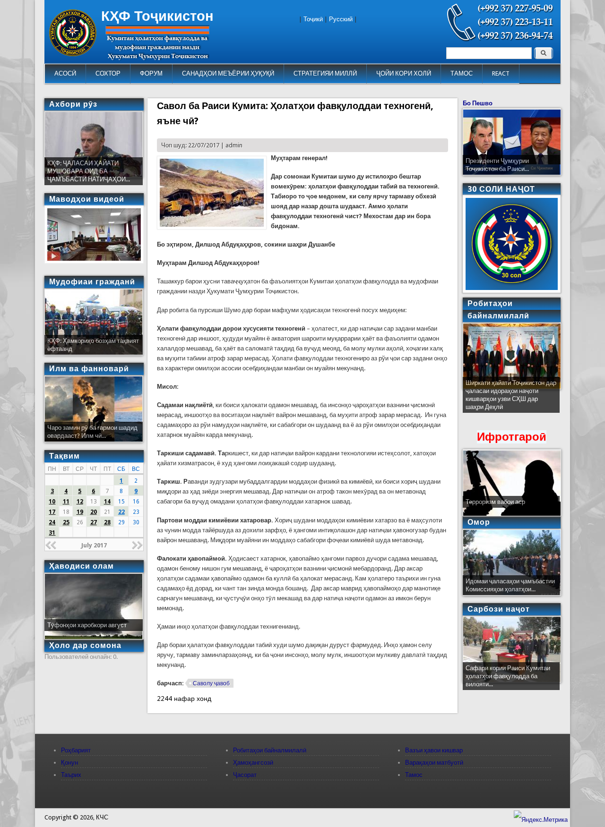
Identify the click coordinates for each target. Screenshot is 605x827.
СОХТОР (108, 73)
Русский (341, 19)
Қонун (69, 762)
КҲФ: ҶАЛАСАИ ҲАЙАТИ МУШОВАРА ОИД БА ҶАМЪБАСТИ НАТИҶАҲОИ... (88, 171)
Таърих (71, 774)
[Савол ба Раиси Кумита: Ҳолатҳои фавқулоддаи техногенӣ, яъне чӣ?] (212, 227)
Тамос (414, 774)
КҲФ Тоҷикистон (157, 16)
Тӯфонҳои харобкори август (87, 625)
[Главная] (72, 54)
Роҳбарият (76, 750)
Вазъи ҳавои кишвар (434, 750)
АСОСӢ (65, 73)
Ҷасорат (245, 774)
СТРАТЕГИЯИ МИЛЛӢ (325, 73)
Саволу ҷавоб (211, 683)
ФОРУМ (151, 73)
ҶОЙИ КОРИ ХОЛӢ (403, 73)
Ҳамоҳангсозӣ (253, 762)
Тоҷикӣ (313, 19)
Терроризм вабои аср (495, 501)
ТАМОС (461, 73)
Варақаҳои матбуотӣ (434, 762)
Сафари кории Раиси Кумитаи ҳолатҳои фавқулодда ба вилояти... (508, 676)
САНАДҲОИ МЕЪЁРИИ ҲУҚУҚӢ (228, 73)
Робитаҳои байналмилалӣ (269, 750)
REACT (501, 73)
